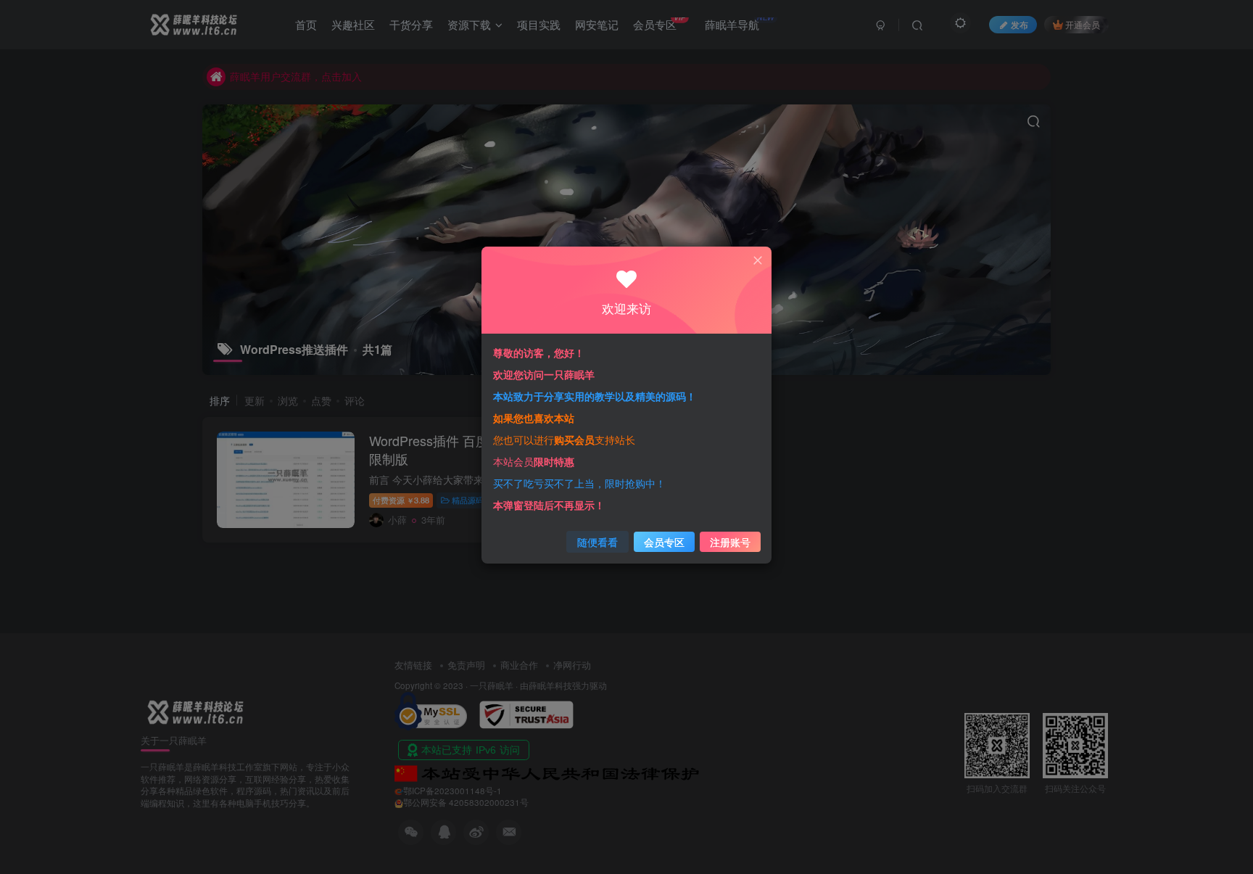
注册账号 (730, 542)
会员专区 (664, 542)
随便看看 (597, 542)
